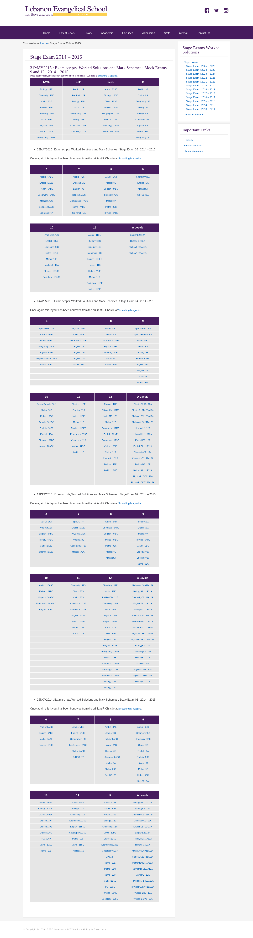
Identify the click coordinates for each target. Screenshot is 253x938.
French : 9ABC (143, 358)
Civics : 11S (78, 591)
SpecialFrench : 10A (46, 404)
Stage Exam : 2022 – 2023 (200, 77)
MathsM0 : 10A (52, 265)
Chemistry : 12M (46, 113)
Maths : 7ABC (78, 207)
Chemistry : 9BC (143, 119)
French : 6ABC (46, 189)
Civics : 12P (78, 107)
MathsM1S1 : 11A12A (143, 627)
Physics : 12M (46, 125)
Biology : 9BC (143, 113)
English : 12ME (110, 434)
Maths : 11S (94, 277)
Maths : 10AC (51, 253)
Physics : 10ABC (51, 271)
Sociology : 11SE (95, 283)
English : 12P (110, 639)
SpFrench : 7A (79, 213)
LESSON (188, 140)
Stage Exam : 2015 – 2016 (200, 101)
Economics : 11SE (78, 434)
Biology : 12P (78, 101)
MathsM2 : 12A (110, 416)
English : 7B (79, 352)
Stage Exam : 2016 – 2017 (200, 97)
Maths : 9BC (143, 131)
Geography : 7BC (78, 546)
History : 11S (95, 265)
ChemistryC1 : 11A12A (142, 458)
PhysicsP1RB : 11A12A (143, 410)
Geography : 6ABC (46, 195)
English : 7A (79, 358)
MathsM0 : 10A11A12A (142, 422)
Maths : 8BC (111, 207)
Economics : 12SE (110, 440)
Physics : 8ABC (111, 213)
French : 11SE (78, 621)
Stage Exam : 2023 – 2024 (200, 73)
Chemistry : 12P (78, 131)
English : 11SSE (77, 827)
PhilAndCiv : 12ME (110, 410)
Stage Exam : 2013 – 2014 (200, 109)
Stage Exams (190, 62)
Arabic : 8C (111, 183)
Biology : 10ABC (46, 440)
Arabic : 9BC (143, 382)
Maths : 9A (143, 189)
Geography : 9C (143, 137)
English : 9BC (143, 125)
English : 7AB (79, 183)
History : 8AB (111, 745)
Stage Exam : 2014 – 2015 (200, 105)
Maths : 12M (46, 119)
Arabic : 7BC (79, 177)
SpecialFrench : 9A (143, 334)
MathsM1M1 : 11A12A (142, 621)
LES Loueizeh (66, 16)
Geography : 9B (143, 101)
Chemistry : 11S (78, 440)
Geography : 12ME (46, 137)
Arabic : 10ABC (52, 235)
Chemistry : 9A (143, 177)
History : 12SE (110, 119)
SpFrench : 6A (46, 213)
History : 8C (110, 751)
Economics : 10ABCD (46, 603)
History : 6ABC (46, 540)
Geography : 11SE (77, 833)
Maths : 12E (46, 101)
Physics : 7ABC (79, 328)
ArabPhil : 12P (78, 95)
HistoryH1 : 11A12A (143, 434)
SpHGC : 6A (46, 522)
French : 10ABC (46, 422)
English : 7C (79, 189)
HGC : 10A (46, 839)
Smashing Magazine (107, 76)
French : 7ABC (79, 195)
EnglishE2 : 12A (137, 235)
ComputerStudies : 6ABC (46, 358)
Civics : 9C (143, 376)
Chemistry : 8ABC (111, 352)
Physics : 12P (110, 404)
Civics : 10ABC (46, 815)
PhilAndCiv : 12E (110, 597)
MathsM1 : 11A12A (137, 253)
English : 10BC (52, 247)
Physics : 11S (78, 410)
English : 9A (143, 183)
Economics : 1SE (111, 131)
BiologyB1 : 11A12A (142, 470)
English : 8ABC (111, 189)
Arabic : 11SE (94, 235)
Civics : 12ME (110, 833)
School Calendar (192, 145)
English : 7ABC (78, 528)
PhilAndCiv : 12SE (110, 663)
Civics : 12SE (111, 101)
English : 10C (46, 833)
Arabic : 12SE (110, 89)
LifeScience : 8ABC (111, 340)
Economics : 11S (94, 253)
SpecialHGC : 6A (47, 328)
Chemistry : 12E (46, 95)
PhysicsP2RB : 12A (143, 404)
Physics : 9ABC (143, 540)
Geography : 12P (78, 113)
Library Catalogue (193, 151)
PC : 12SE (110, 887)
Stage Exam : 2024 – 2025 (200, 69)
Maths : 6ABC (46, 201)
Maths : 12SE (110, 657)
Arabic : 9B (143, 89)
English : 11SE (78, 615)
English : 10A (51, 241)
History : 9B (143, 107)
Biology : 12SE (111, 95)
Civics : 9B (143, 95)
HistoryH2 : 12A (137, 241)
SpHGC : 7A (78, 522)
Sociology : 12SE (111, 125)
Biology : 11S (94, 241)
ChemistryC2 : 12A (142, 452)
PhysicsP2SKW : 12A (143, 476)
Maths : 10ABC (46, 591)
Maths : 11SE (94, 289)
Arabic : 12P (78, 89)
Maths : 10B (51, 259)
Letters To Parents (193, 114)
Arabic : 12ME (46, 131)
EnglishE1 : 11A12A (142, 446)
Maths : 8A (111, 201)
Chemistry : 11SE (78, 603)
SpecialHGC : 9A (143, 328)
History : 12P (79, 119)
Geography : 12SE (110, 113)
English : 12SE (111, 107)
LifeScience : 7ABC (79, 201)
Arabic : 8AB (111, 177)
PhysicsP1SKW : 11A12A (142, 482)
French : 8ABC (111, 195)
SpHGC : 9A (143, 195)
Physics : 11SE (79, 404)
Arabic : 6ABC (46, 177)
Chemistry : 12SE (78, 125)
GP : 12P (110, 857)
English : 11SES (94, 259)
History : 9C (143, 763)
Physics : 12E (46, 107)
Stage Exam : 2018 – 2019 (200, 89)
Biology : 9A (143, 522)
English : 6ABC (46, 183)
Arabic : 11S (78, 452)
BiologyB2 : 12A (142, 464)
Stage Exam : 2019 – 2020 (200, 85)
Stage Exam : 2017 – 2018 (200, 93)
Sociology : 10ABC (51, 277)
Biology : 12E (46, 89)
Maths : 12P (110, 422)
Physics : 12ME (110, 893)
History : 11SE (94, 271)
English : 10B (46, 827)
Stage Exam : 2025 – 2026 (200, 66)
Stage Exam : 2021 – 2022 (200, 81)
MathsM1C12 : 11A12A (143, 416)
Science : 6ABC (46, 207)
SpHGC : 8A (110, 775)
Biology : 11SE (94, 247)
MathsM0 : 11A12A (137, 247)
